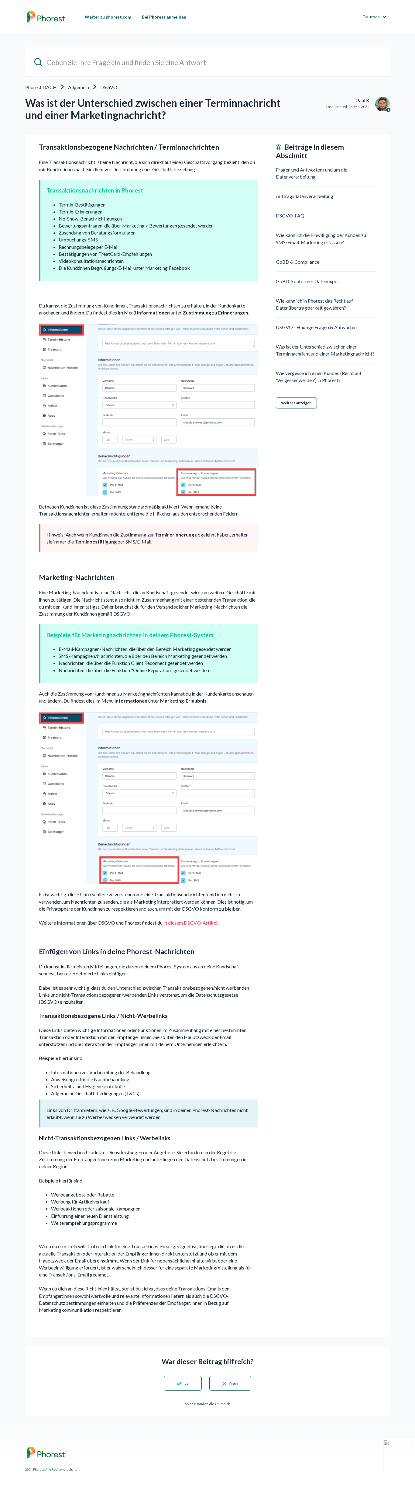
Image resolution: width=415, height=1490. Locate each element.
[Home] (46, 16)
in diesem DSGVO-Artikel (190, 923)
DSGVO (108, 87)
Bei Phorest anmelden (164, 16)
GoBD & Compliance (297, 262)
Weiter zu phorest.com (108, 16)
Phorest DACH (41, 87)
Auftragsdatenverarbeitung (304, 196)
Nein (233, 1383)
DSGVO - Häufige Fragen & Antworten (316, 327)
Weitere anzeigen (296, 403)
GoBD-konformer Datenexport (308, 281)
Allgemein (78, 87)
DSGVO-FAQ (290, 215)
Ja (187, 1383)
